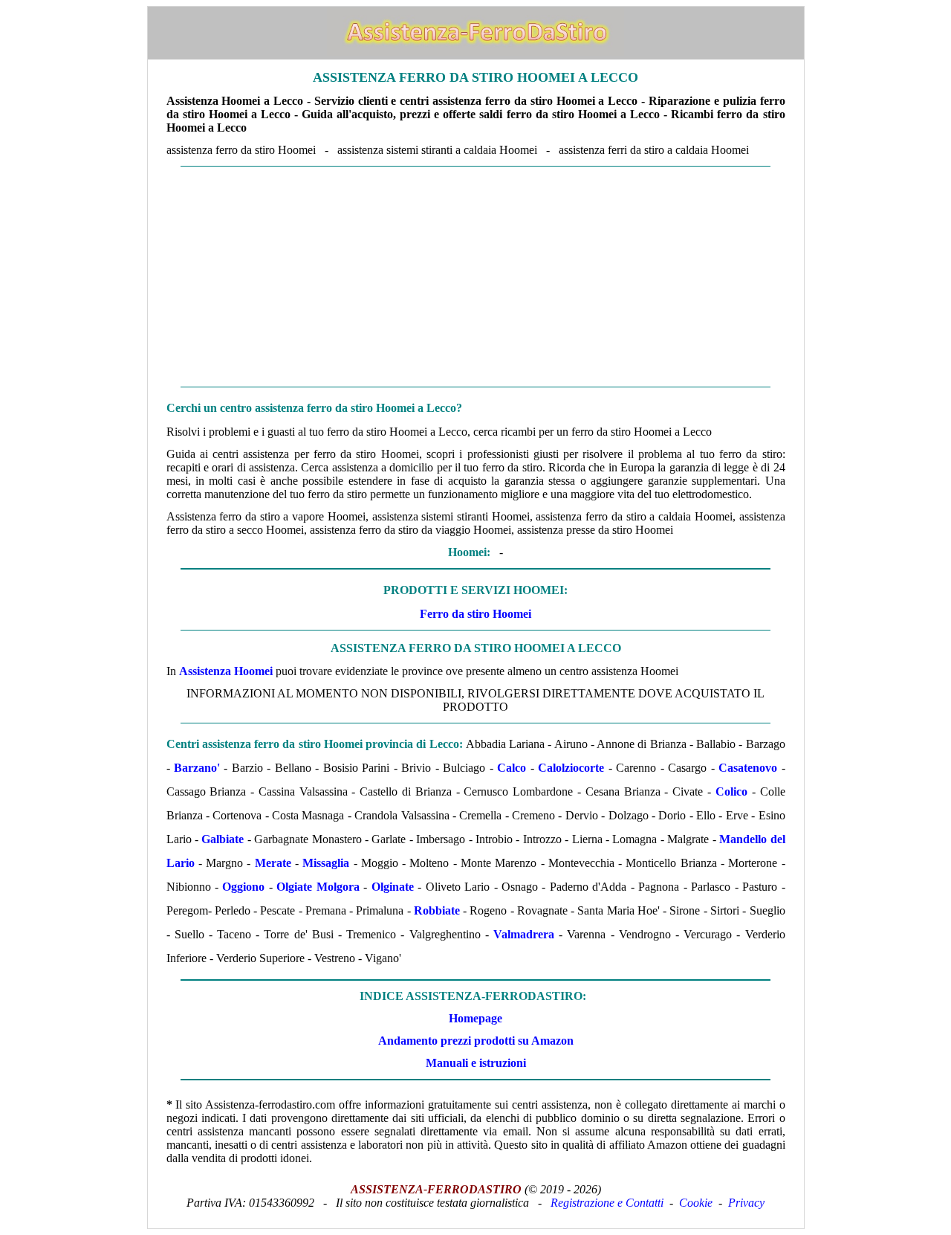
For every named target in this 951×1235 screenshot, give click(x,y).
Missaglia (325, 863)
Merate (273, 863)
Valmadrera (523, 934)
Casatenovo (747, 767)
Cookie (696, 1202)
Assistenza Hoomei (226, 671)
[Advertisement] (476, 276)
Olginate (392, 886)
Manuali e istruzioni (476, 1063)
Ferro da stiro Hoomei (475, 613)
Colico (731, 791)
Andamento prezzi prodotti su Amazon (476, 1040)
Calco (511, 767)
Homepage (475, 1018)
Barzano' (197, 767)
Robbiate (437, 910)
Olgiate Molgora (317, 886)
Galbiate (222, 839)
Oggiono (243, 886)
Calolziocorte (571, 767)
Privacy (746, 1202)
